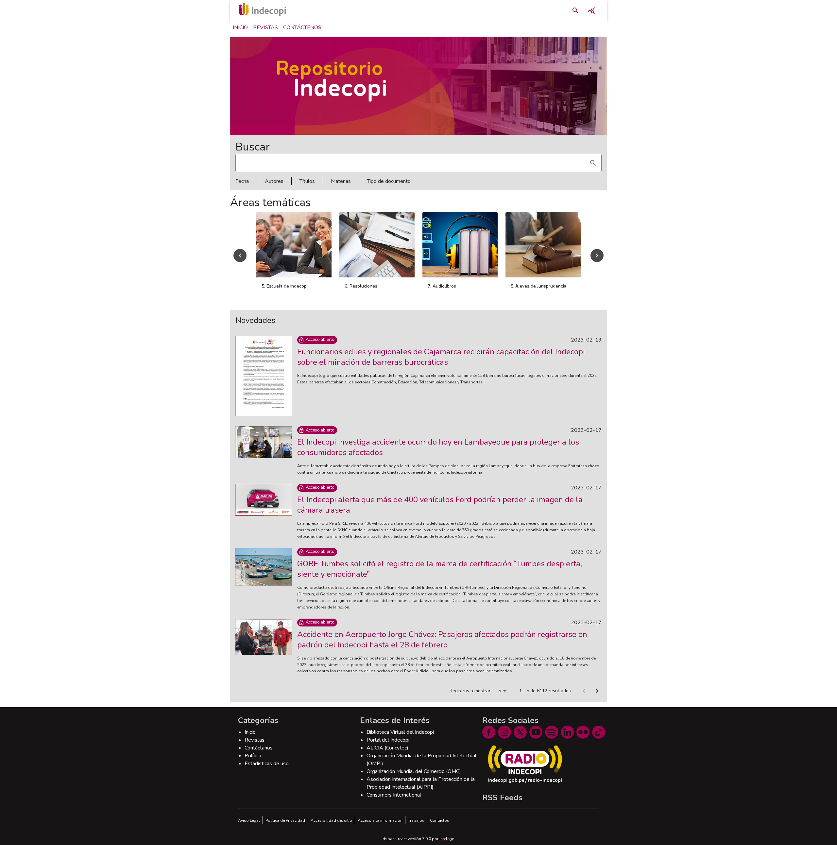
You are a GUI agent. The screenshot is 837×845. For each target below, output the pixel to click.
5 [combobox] (499, 698)
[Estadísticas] (591, 10)
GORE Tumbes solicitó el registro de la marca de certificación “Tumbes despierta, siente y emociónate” (439, 576)
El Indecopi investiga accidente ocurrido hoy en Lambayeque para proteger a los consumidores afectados (438, 454)
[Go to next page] (597, 698)
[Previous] (240, 259)
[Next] (597, 259)
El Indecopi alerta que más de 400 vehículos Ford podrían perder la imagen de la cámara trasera (440, 512)
